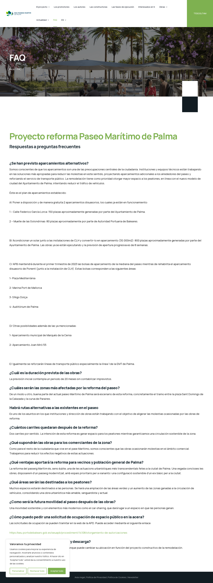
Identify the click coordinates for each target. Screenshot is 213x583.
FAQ (55, 20)
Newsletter (133, 577)
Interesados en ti (146, 7)
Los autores (79, 7)
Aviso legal (80, 577)
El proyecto (41, 7)
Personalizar (18, 571)
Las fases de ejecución (123, 7)
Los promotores (61, 7)
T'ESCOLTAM (200, 13)
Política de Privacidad (96, 577)
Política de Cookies (117, 577)
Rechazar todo (37, 571)
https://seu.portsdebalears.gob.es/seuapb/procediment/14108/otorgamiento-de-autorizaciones (68, 532)
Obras (162, 7)
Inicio (12, 69)
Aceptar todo (56, 571)
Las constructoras (98, 7)
